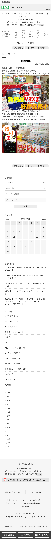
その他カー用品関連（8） (14, 363)
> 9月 (44, 219)
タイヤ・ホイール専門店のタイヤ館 (6, 34)
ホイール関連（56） (12, 321)
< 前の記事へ (18, 48)
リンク (23, 500)
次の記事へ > (43, 48)
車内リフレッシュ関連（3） (15, 347)
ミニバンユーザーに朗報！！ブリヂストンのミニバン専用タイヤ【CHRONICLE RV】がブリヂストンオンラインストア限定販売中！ (25, 301)
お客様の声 (39, 492)
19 (25, 241)
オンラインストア (36, 517)
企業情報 (26, 506)
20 (31, 241)
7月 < (7, 219)
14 (37, 236)
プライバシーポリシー (37, 500)
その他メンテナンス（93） (15, 332)
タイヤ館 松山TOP (31, 34)
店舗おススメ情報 (38, 34)
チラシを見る (43, 535)
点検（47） (9, 337)
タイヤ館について (15, 492)
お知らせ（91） (11, 379)
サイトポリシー (13, 503)
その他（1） (9, 374)
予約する (27, 535)
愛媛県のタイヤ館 (23, 34)
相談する (10, 535)
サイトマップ (12, 500)
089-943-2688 (26, 19)
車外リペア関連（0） (13, 358)
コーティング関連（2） (13, 353)
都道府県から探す (16, 34)
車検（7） (8, 342)
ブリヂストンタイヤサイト (24, 514)
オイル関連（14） (11, 326)
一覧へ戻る (30, 48)
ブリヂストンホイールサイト (15, 517)
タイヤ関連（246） (12, 316)
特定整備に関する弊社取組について (33, 503)
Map (41, 25)
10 (14, 236)
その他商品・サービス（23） (16, 369)
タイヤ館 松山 (17, 7)
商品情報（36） (11, 384)
